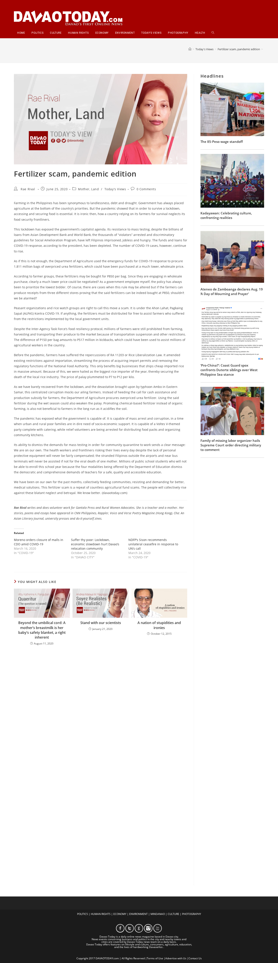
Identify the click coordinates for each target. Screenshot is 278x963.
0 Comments (146, 189)
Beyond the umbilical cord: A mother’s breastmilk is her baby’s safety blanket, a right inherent (42, 630)
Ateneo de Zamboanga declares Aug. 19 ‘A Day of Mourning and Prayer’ (231, 291)
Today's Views (115, 189)
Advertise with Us (175, 958)
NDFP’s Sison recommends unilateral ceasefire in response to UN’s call (153, 544)
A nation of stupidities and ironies (159, 625)
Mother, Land (88, 189)
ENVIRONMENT (138, 914)
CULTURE (173, 914)
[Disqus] (100, 705)
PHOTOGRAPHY (191, 914)
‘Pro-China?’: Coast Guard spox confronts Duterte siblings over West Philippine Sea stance (229, 370)
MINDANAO (158, 914)
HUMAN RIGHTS (101, 914)
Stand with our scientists (100, 622)
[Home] (190, 49)
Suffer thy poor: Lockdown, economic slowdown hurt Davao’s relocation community (95, 544)
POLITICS (82, 914)
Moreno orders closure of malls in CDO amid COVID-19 (38, 542)
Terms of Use (155, 958)
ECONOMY (119, 914)
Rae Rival (28, 189)
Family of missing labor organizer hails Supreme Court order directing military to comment (230, 445)
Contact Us (195, 958)
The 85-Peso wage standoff (221, 141)
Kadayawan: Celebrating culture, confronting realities (226, 215)
